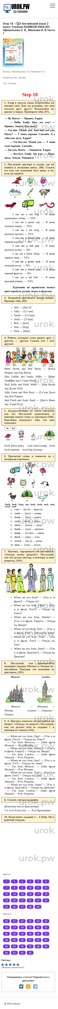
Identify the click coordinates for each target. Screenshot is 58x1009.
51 (30, 940)
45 (30, 933)
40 (38, 927)
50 (22, 940)
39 (30, 927)
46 (38, 933)
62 (22, 952)
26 (14, 906)
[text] (18, 964)
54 (6, 946)
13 (6, 894)
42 (6, 933)
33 (30, 921)
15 (22, 894)
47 (46, 933)
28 (30, 906)
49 (14, 940)
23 (38, 900)
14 (14, 894)
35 (46, 921)
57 (30, 946)
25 (6, 906)
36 (6, 927)
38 (22, 927)
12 (46, 887)
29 (38, 906)
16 (30, 894)
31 (14, 921)
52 (38, 940)
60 (6, 952)
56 (22, 946)
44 (22, 933)
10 (30, 887)
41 (46, 927)
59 (46, 946)
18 (46, 894)
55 (14, 946)
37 (14, 927)
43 (14, 933)
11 (38, 887)
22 (30, 900)
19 (6, 900)
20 (14, 900)
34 (38, 921)
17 (38, 894)
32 (22, 921)
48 (6, 940)
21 (22, 900)
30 (6, 921)
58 (38, 946)
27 (22, 906)
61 (14, 952)
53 (46, 940)
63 (30, 952)
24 (46, 900)
